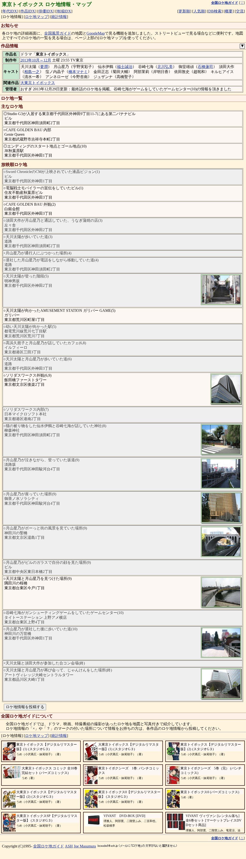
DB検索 (214, 11)
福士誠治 (124, 67)
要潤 (44, 67)
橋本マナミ (78, 72)
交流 (240, 11)
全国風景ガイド (57, 33)
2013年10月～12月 (35, 60)
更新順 (184, 11)
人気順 (199, 11)
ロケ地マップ (36, 17)
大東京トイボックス (37, 83)
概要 (229, 11)
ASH (69, 846)
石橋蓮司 (205, 67)
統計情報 (59, 17)
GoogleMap (95, 33)
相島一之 (32, 72)
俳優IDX (45, 11)
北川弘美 (165, 67)
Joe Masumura (85, 846)
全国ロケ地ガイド (48, 846)
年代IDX (9, 11)
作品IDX (27, 11)
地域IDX (63, 11)
